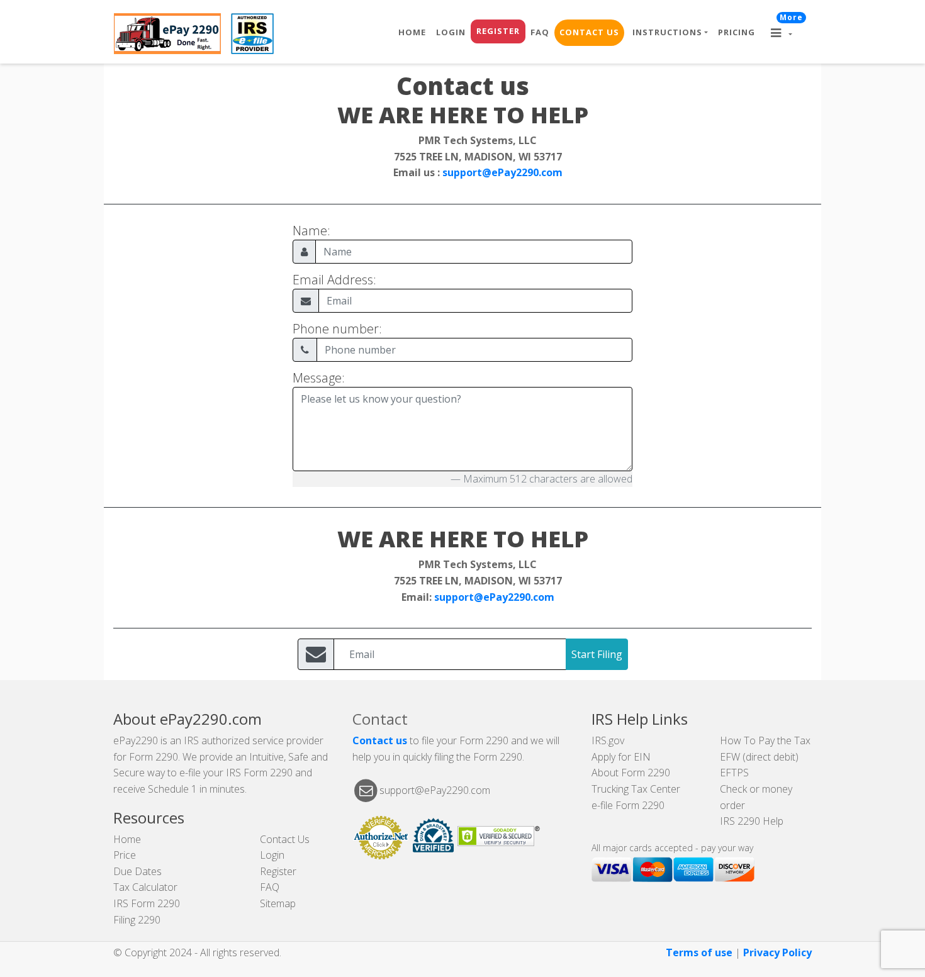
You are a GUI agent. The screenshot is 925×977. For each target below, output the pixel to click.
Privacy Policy (777, 952)
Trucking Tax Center (635, 789)
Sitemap (278, 903)
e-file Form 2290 (627, 805)
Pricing (736, 32)
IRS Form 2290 (146, 903)
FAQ (539, 32)
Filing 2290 (136, 920)
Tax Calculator (145, 887)
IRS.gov (607, 740)
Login (451, 32)
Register (498, 30)
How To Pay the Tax (765, 740)
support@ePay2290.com (502, 172)
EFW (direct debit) (759, 757)
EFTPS (734, 772)
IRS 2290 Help (751, 821)
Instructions (667, 32)
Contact (380, 718)
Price (124, 855)
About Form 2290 (630, 772)
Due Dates (137, 871)
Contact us (379, 740)
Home (412, 32)
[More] (785, 34)
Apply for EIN (621, 757)
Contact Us (589, 32)
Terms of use (699, 952)
